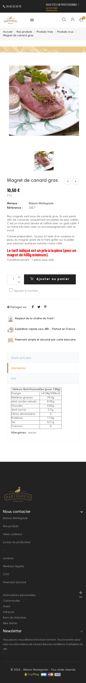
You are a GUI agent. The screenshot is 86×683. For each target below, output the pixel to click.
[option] (44, 161)
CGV (6, 574)
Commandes (11, 601)
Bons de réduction (14, 617)
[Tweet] (38, 307)
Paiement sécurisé (14, 582)
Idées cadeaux (12, 534)
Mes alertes (10, 623)
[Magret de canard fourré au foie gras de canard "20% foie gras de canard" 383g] (75, 181)
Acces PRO (51, 8)
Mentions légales (13, 566)
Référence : (15, 208)
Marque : (13, 203)
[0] (81, 20)
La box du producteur (17, 542)
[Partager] (33, 307)
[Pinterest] (45, 307)
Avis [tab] (13, 378)
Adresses (8, 612)
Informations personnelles (19, 595)
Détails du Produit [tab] (21, 358)
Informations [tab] (18, 368)
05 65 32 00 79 (13, 6)
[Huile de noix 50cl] (67, 181)
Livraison (8, 558)
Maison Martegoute (41, 203)
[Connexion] (70, 20)
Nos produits (11, 526)
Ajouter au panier (52, 279)
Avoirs (6, 606)
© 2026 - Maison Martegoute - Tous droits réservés (43, 670)
